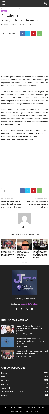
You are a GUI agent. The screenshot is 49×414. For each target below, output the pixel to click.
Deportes (4, 384)
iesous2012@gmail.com (29, 304)
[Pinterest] (33, 33)
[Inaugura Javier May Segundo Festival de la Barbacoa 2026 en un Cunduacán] (8, 244)
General (4, 395)
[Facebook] (22, 33)
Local (8, 9)
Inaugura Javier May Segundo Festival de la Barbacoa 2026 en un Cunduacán (8, 253)
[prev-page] (23, 261)
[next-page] (26, 261)
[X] (27, 33)
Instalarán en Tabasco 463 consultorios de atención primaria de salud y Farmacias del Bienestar (40, 254)
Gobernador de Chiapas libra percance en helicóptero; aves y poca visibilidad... (31, 340)
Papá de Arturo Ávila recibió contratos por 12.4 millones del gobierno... (29, 328)
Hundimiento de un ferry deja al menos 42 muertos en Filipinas (11, 204)
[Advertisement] (24, 56)
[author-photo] (24, 218)
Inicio (3, 9)
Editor (6, 24)
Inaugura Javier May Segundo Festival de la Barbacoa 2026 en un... (32, 352)
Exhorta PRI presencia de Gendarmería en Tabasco (37, 204)
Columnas (41, 407)
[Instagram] (22, 309)
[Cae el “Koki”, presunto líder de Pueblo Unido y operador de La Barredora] (24, 244)
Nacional (19, 334)
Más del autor (34, 235)
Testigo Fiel (5, 388)
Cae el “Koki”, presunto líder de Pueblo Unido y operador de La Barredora (23, 254)
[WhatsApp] (39, 33)
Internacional (6, 380)
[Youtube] (32, 309)
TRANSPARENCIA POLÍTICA (12, 392)
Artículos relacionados (18, 235)
